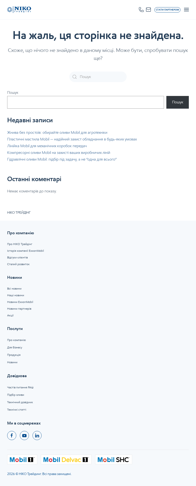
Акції (10, 315)
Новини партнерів (19, 308)
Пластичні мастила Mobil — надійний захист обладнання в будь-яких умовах (72, 139)
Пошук (12, 92)
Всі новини (14, 288)
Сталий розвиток (18, 264)
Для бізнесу (14, 347)
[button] (141, 9)
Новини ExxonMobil (20, 302)
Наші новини (15, 295)
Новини (12, 362)
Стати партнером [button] (167, 9)
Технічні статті (16, 409)
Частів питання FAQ (20, 387)
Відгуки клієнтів (17, 257)
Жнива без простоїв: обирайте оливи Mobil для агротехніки (57, 132)
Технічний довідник (20, 402)
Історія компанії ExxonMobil (25, 250)
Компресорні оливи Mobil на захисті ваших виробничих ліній (58, 152)
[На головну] (19, 9)
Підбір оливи (15, 395)
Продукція (14, 355)
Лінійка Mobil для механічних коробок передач (47, 146)
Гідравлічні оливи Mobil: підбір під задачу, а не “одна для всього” (62, 159)
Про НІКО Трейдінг (19, 244)
